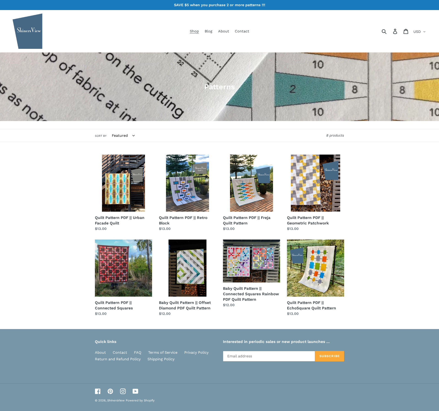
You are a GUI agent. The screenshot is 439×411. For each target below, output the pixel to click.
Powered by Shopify (140, 400)
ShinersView (116, 400)
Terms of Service (162, 352)
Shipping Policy (160, 359)
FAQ (137, 352)
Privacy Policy (196, 352)
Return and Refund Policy (118, 359)
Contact (120, 352)
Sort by (101, 135)
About (100, 352)
